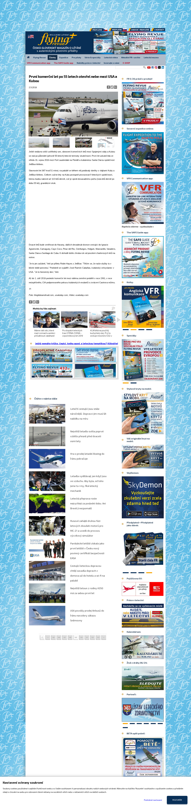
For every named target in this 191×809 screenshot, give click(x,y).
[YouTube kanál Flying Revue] (148, 68)
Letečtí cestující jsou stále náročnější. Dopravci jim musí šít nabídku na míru (88, 413)
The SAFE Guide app (63, 63)
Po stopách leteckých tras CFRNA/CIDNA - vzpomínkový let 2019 (72, 333)
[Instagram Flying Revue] (156, 68)
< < (42, 637)
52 (93, 637)
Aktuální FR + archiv (130, 57)
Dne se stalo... (148, 656)
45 (53, 637)
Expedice (63, 57)
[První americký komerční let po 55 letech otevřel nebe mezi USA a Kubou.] (73, 136)
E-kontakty (160, 31)
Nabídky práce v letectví (88, 63)
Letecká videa (111, 57)
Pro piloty (76, 57)
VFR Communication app (38, 63)
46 (59, 637)
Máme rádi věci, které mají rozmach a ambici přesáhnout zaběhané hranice (44, 334)
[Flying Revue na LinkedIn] (162, 68)
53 (98, 637)
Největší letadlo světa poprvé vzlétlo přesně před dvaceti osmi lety (87, 436)
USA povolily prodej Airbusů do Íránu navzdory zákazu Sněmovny (87, 615)
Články (52, 57)
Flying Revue (39, 57)
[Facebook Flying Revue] (152, 68)
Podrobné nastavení (153, 800)
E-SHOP (126, 63)
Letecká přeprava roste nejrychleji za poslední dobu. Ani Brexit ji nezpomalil (88, 503)
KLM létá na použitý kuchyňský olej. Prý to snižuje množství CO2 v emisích (101, 334)
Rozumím (177, 800)
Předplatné (118, 31)
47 (65, 637)
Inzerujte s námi (111, 63)
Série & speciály (93, 57)
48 (70, 637)
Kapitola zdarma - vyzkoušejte (137, 226)
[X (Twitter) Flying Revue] (159, 68)
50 (81, 637)
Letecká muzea (151, 57)
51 (87, 637)
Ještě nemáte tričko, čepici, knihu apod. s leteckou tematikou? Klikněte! (76, 343)
